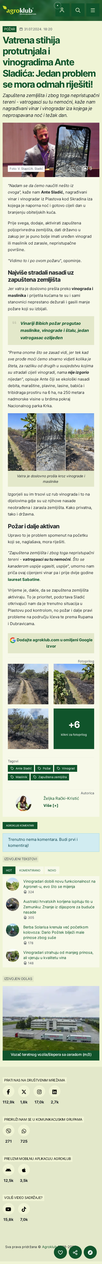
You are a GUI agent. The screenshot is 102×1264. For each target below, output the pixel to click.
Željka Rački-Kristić (61, 798)
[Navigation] (92, 9)
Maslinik (21, 777)
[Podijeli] (75, 1252)
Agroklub (49, 1247)
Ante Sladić (23, 768)
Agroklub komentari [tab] (20, 825)
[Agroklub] (19, 9)
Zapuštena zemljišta (52, 777)
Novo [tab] (52, 870)
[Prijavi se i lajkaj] (60, 1252)
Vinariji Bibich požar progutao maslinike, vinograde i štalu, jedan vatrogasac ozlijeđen (54, 330)
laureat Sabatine (23, 579)
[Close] (77, 9)
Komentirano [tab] (29, 870)
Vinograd (68, 768)
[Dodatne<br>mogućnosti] (90, 1252)
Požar (46, 768)
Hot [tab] (9, 870)
